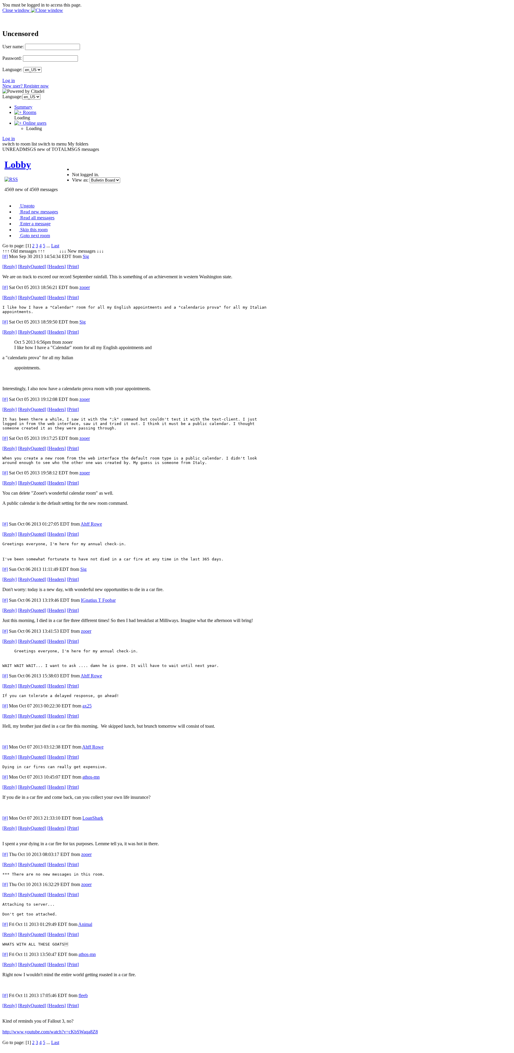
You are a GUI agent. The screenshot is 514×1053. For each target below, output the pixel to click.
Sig (86, 256)
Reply (9, 266)
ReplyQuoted (32, 266)
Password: (12, 58)
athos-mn (91, 776)
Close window (16, 10)
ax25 (87, 705)
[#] (5, 256)
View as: (80, 179)
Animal (85, 924)
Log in (8, 80)
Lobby (17, 164)
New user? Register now (25, 85)
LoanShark (92, 818)
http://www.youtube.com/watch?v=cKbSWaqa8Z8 (50, 1031)
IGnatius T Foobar (98, 600)
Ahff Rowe (91, 523)
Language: (12, 69)
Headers (56, 266)
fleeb (83, 995)
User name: (13, 46)
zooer (84, 287)
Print (73, 266)
